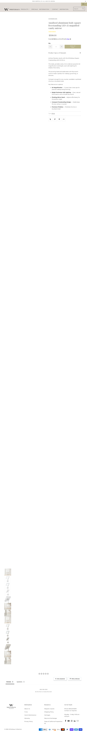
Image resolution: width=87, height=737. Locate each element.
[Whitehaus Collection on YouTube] (68, 721)
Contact (55, 9)
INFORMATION (44, 9)
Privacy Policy (28, 721)
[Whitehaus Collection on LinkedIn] (74, 721)
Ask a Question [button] (61, 679)
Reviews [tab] (8, 682)
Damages (47, 715)
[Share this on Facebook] (55, 119)
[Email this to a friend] (64, 119)
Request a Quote (49, 708)
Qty (49, 43)
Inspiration (64, 9)
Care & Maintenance (30, 715)
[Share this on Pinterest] (59, 119)
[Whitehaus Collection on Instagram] (71, 721)
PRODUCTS (25, 9)
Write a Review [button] (76, 679)
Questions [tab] (19, 682)
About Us (27, 708)
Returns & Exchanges (50, 718)
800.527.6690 (73, 708)
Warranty (27, 718)
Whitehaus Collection (15, 729)
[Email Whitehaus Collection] (77, 721)
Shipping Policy (49, 712)
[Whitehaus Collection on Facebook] (65, 721)
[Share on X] (50, 119)
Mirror (53, 113)
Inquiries (74, 710)
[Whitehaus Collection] (12, 9)
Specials (34, 9)
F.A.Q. (26, 712)
